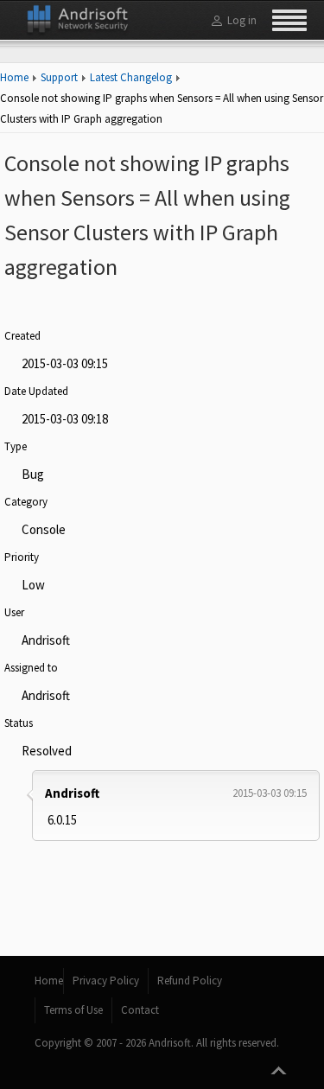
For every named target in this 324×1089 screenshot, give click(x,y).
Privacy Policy (106, 980)
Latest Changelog (131, 77)
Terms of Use (73, 1010)
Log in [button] (242, 20)
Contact (140, 1010)
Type (15, 446)
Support (59, 77)
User (14, 612)
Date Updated (36, 391)
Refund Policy (189, 980)
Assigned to (31, 667)
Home (14, 77)
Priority (21, 557)
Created (22, 335)
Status (18, 723)
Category (26, 501)
